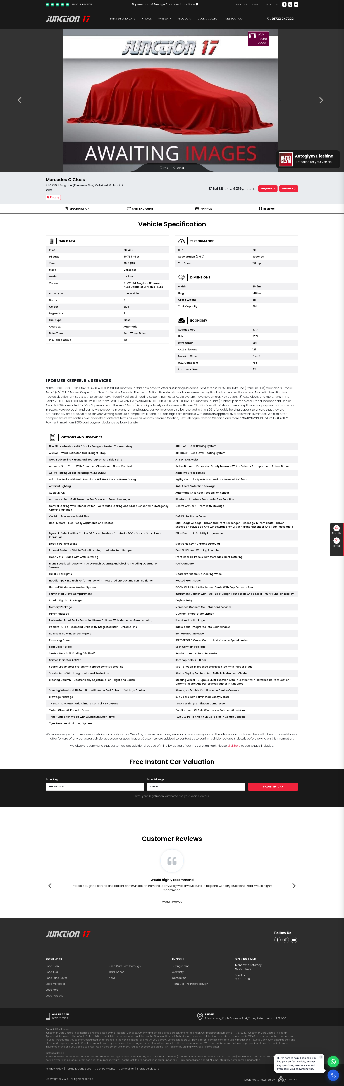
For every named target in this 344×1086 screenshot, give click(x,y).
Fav (165, 167)
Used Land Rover (56, 978)
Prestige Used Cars (122, 18)
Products (184, 18)
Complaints (126, 1068)
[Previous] (21, 100)
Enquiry (267, 188)
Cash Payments (105, 1068)
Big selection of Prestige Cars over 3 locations (164, 4)
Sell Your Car (234, 18)
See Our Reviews (82, 4)
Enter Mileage (155, 779)
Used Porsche (54, 995)
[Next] (323, 100)
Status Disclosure (148, 1068)
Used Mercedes (56, 984)
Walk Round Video (262, 38)
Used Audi (52, 972)
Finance (147, 18)
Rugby (54, 197)
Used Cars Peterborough (125, 966)
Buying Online (180, 966)
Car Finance (116, 972)
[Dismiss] (321, 1057)
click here (234, 746)
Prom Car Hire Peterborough (190, 984)
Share (180, 167)
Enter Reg (52, 779)
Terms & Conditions (78, 1068)
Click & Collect (208, 18)
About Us (241, 4)
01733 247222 (283, 18)
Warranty (164, 18)
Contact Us (270, 4)
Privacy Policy (54, 1068)
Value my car (273, 786)
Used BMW (52, 966)
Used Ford (52, 990)
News (255, 4)
